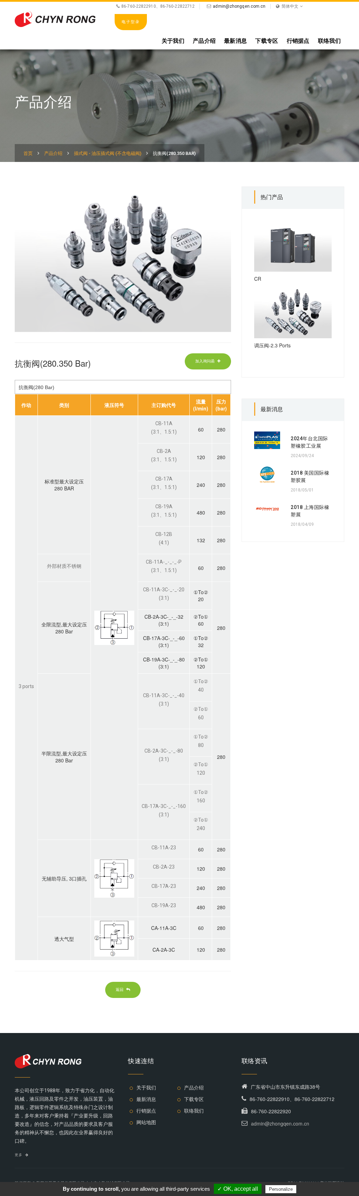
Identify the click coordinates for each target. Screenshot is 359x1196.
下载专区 (266, 41)
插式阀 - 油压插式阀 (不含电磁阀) (107, 153)
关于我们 (173, 41)
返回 (120, 989)
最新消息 (235, 41)
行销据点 (298, 41)
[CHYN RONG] (55, 18)
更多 (19, 1155)
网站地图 (146, 1122)
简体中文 (290, 6)
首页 (28, 153)
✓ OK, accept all (237, 1189)
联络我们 (329, 41)
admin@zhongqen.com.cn (239, 6)
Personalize (281, 1189)
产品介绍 (204, 41)
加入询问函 (205, 361)
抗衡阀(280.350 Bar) (174, 153)
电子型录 (131, 21)
